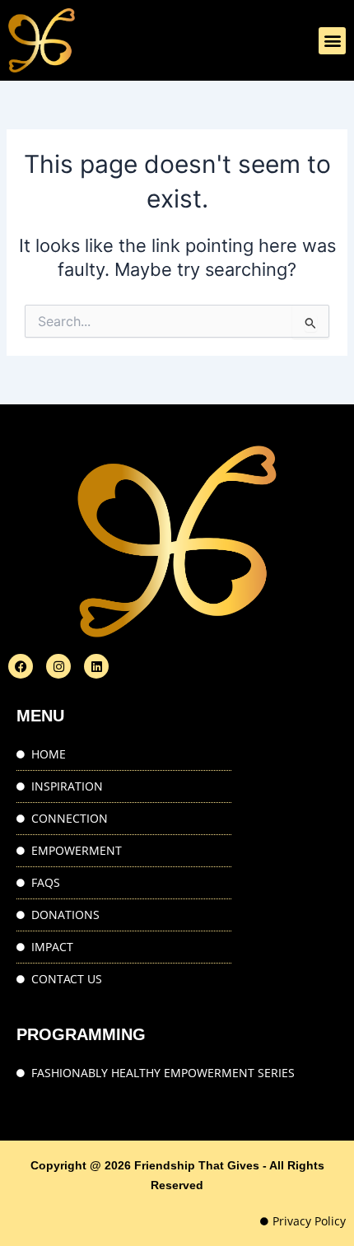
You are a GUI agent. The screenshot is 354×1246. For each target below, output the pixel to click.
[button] (332, 40)
